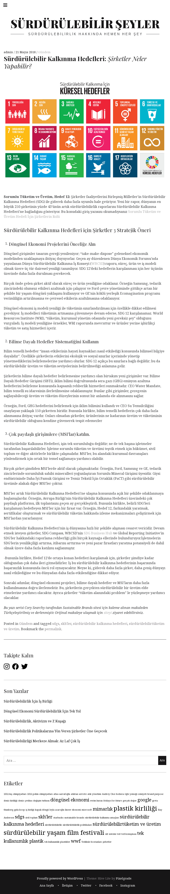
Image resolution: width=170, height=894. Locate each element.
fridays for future (112, 800)
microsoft (87, 809)
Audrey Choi (108, 794)
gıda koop (19, 809)
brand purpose (155, 794)
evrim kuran (96, 800)
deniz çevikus (25, 800)
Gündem (44, 52)
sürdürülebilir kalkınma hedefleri (100, 623)
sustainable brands (74, 817)
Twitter (86, 886)
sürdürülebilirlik (53, 824)
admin (9, 52)
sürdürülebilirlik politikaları (77, 824)
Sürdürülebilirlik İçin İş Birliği (28, 701)
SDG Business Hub (98, 533)
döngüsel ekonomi (69, 800)
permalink (53, 629)
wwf (76, 841)
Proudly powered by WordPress (60, 878)
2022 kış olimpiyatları (15, 794)
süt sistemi (110, 834)
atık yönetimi (94, 794)
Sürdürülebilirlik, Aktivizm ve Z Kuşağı (35, 721)
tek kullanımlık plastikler (57, 841)
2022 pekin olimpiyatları (40, 794)
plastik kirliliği (135, 808)
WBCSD (97, 263)
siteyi (108, 612)
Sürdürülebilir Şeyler (85, 23)
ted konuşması (128, 834)
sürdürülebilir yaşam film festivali (54, 832)
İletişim (67, 886)
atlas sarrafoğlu (61, 794)
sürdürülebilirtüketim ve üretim (127, 824)
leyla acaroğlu (57, 809)
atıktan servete (79, 794)
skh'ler (66, 623)
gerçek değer (130, 800)
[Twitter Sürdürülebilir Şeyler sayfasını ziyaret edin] (24, 667)
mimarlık (103, 809)
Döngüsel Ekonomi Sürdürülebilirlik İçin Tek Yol (42, 711)
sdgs (55, 623)
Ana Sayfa (47, 886)
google (144, 800)
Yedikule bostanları (91, 841)
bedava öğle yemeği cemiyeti (131, 794)
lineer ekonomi (73, 809)
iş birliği (30, 809)
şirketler (107, 841)
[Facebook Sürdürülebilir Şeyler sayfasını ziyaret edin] (15, 667)
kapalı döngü (42, 809)
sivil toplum (31, 817)
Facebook (105, 886)
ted (118, 834)
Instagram (127, 886)
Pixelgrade (123, 878)
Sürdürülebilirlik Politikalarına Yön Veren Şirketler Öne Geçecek (55, 731)
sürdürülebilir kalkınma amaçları (102, 817)
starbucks (58, 817)
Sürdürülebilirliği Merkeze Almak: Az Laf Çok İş (42, 741)
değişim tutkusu (41, 800)
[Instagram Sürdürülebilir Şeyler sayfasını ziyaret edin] (7, 667)
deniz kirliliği (10, 800)
